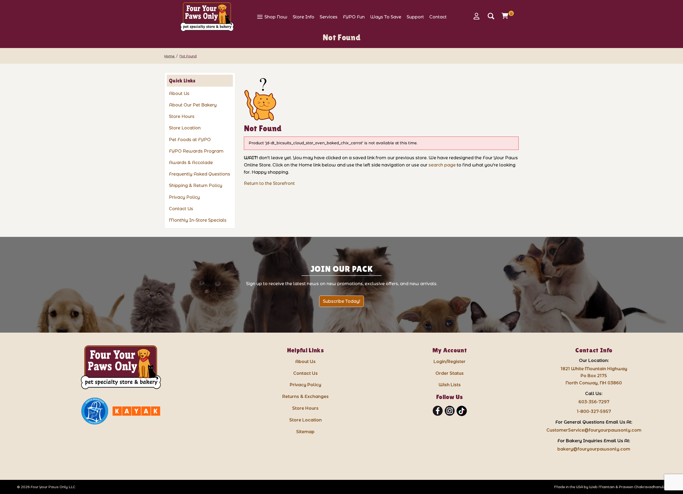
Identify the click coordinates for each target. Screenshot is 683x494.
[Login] (478, 16)
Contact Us (181, 208)
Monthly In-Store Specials (198, 220)
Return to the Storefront (269, 183)
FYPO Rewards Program (196, 151)
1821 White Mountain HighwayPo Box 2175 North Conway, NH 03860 (594, 376)
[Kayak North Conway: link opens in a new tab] (136, 411)
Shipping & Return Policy (195, 185)
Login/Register (450, 361)
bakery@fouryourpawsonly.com (593, 449)
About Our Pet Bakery (193, 104)
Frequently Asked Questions (199, 174)
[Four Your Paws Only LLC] (121, 367)
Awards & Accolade (191, 162)
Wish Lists (450, 384)
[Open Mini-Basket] (506, 16)
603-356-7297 (593, 401)
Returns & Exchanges (305, 396)
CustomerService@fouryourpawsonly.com (593, 430)
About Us (179, 93)
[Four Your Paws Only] (207, 16)
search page (442, 165)
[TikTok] (462, 411)
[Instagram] (450, 411)
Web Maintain (602, 487)
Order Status (449, 373)
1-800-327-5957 (594, 411)
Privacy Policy (184, 197)
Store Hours (181, 116)
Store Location (185, 127)
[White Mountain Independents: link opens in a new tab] (94, 411)
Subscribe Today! (341, 301)
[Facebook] (438, 411)
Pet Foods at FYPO (190, 139)
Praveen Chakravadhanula (642, 487)
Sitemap (305, 431)
